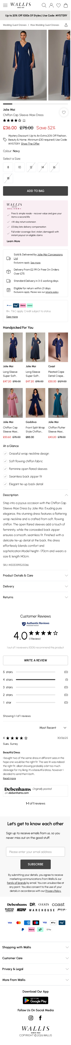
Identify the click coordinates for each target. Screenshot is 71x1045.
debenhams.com (18, 793)
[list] (35, 67)
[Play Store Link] (35, 1000)
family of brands (16, 883)
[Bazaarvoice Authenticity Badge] (35, 624)
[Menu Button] (5, 5)
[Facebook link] (40, 1018)
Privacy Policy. (53, 891)
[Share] (66, 25)
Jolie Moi (9, 109)
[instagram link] (31, 1018)
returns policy (52, 292)
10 (19, 167)
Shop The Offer (30, 143)
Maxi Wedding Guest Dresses (44, 25)
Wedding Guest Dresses (15, 25)
